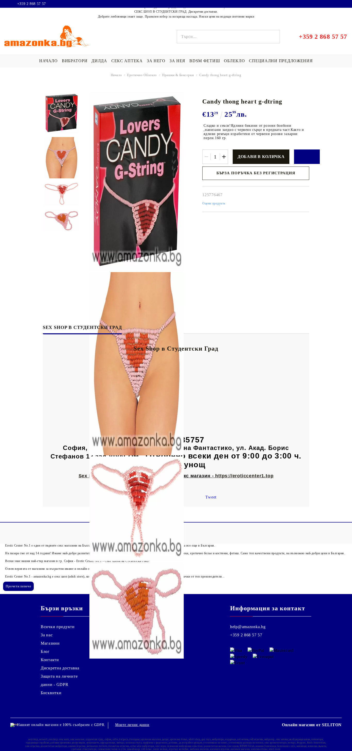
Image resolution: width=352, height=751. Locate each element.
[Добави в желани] (307, 156)
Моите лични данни (132, 725)
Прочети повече (18, 586)
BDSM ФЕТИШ (204, 61)
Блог (45, 651)
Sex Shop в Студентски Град (82, 327)
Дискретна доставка (60, 668)
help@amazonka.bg (248, 626)
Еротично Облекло (142, 75)
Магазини (50, 643)
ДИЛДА (99, 61)
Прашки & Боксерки (178, 75)
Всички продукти (58, 626)
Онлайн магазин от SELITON (312, 725)
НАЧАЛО (48, 61)
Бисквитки (51, 693)
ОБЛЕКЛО (234, 61)
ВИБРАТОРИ (74, 61)
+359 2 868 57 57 (31, 4)
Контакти (50, 660)
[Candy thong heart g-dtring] (61, 113)
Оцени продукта (213, 203)
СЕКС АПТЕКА (127, 61)
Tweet (210, 497)
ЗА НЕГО (156, 61)
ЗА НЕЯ (177, 61)
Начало (116, 75)
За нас (47, 635)
